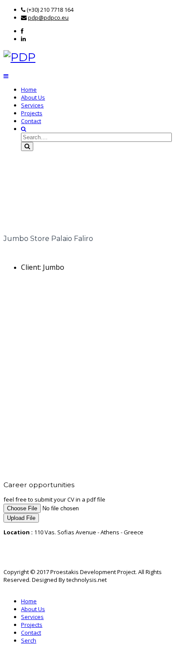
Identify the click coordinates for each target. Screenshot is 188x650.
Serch (28, 640)
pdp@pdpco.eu (48, 17)
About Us (33, 97)
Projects (31, 113)
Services (32, 105)
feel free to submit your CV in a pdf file (54, 499)
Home (29, 89)
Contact (31, 121)
